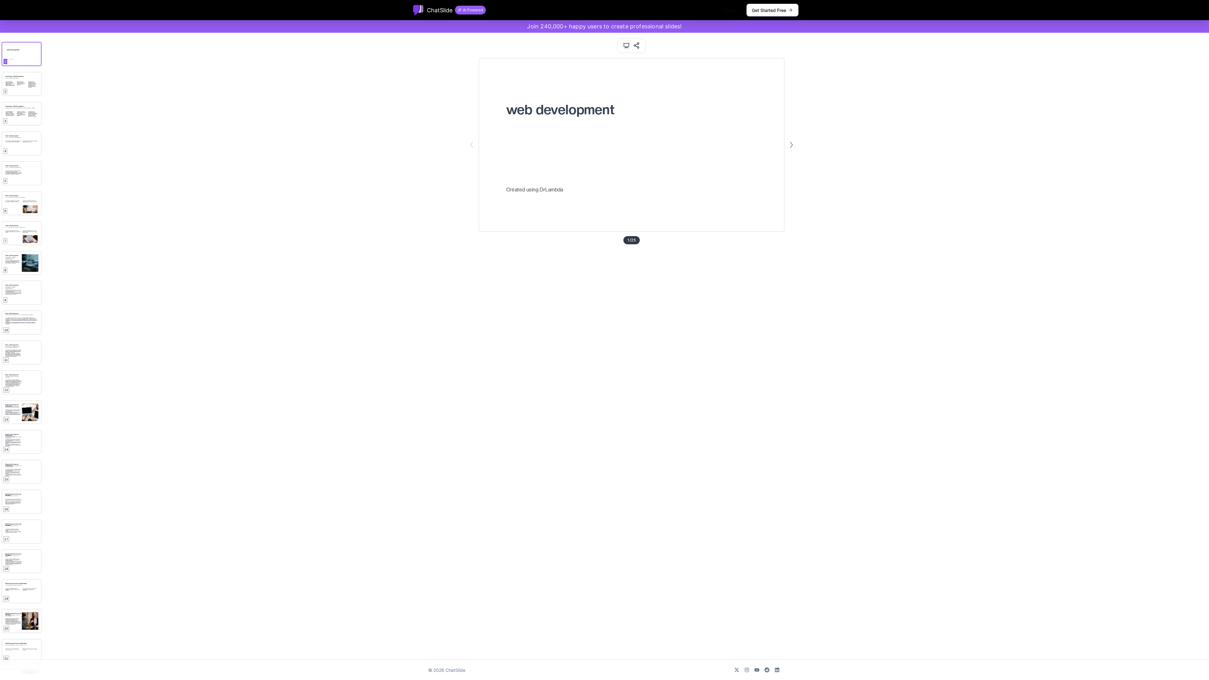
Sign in (731, 10)
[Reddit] (767, 670)
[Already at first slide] (472, 144)
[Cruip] (418, 10)
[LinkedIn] (777, 670)
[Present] (626, 45)
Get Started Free (769, 10)
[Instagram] (747, 670)
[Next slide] (791, 144)
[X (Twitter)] (737, 670)
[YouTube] (757, 670)
